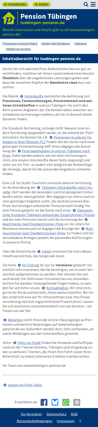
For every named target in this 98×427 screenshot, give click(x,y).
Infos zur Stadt (29, 342)
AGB (74, 414)
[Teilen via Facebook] (46, 402)
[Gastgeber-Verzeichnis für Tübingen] (10, 18)
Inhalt (41, 4)
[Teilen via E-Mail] (78, 402)
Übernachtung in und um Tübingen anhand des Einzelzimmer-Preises (49, 212)
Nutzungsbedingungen (34, 421)
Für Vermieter (31, 414)
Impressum (66, 421)
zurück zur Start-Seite (25, 384)
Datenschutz (56, 414)
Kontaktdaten (57, 288)
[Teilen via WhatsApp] (67, 402)
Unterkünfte (15, 4)
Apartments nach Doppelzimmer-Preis (33, 224)
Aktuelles (15, 319)
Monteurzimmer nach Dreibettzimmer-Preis (48, 230)
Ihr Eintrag (30, 265)
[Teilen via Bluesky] (57, 402)
